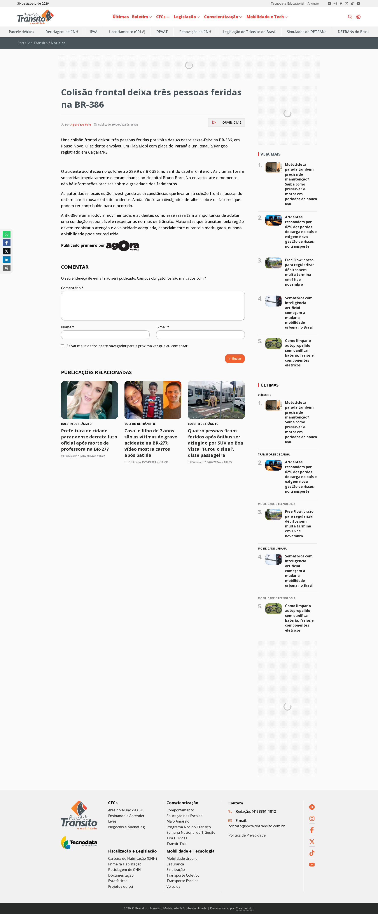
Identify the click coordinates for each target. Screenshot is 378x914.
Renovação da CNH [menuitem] (195, 31)
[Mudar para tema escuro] (358, 17)
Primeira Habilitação (125, 864)
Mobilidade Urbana (182, 858)
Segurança (175, 864)
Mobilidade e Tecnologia (190, 851)
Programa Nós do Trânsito (188, 827)
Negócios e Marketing (126, 827)
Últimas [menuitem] (121, 16)
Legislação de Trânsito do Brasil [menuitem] (249, 31)
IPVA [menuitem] (93, 31)
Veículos (173, 886)
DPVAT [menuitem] (162, 31)
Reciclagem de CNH (124, 870)
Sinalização (175, 870)
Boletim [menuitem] (140, 16)
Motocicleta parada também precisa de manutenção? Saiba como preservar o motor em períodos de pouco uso (301, 184)
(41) (264, 811)
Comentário (72, 287)
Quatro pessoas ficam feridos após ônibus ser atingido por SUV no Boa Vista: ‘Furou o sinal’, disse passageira (215, 443)
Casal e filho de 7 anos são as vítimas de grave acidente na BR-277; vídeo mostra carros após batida (150, 443)
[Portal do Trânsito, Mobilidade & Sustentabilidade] (79, 815)
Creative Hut (245, 908)
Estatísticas (117, 881)
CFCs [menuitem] (161, 16)
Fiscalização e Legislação (132, 851)
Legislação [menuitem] (185, 16)
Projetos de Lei (120, 886)
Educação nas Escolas (184, 816)
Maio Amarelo (177, 821)
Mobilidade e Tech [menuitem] (265, 16)
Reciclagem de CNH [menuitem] (62, 31)
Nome (67, 327)
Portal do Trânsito (32, 42)
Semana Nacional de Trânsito (190, 832)
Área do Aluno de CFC (126, 810)
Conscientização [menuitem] (221, 16)
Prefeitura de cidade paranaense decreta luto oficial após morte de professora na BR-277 (89, 440)
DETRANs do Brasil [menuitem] (353, 31)
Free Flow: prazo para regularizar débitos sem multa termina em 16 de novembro (299, 272)
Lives (112, 821)
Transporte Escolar (182, 881)
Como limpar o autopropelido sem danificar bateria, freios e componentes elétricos (299, 353)
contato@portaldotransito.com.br (256, 826)
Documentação (121, 875)
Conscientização (182, 803)
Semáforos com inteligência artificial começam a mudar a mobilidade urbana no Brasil (299, 313)
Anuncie (313, 3)
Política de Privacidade (247, 835)
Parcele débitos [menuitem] (21, 31)
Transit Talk (176, 844)
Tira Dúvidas (176, 838)
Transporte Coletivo (183, 875)
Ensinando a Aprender (126, 816)
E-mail (162, 327)
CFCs (112, 803)
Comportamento (180, 810)
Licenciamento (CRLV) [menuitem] (127, 31)
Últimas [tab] (269, 385)
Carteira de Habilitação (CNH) (132, 858)
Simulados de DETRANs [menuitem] (306, 31)
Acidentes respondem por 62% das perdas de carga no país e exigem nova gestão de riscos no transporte (301, 232)
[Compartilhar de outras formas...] (6, 268)
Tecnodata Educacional (287, 3)
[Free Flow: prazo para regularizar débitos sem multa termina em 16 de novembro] (273, 262)
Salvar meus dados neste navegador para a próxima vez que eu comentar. (127, 345)
